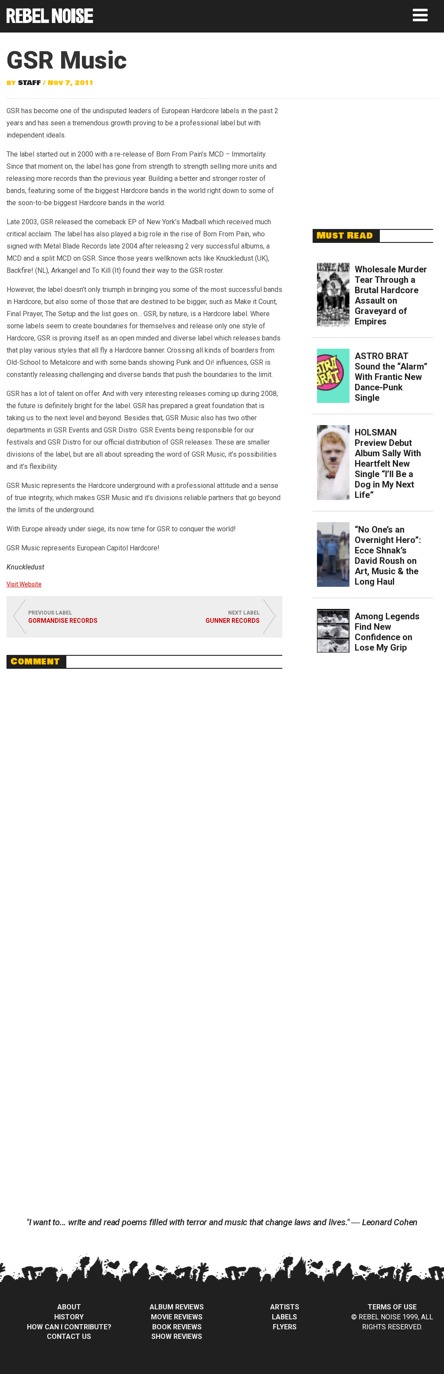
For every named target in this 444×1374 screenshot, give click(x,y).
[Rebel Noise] (50, 20)
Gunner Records (233, 620)
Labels (284, 1317)
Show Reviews (176, 1336)
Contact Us (69, 1336)
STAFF (29, 83)
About (69, 1307)
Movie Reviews (176, 1317)
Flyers (285, 1327)
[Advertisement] (373, 159)
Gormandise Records (63, 620)
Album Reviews (177, 1307)
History (69, 1317)
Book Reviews (177, 1327)
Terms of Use (392, 1307)
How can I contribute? (69, 1327)
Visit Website (24, 584)
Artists (284, 1307)
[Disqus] (144, 794)
